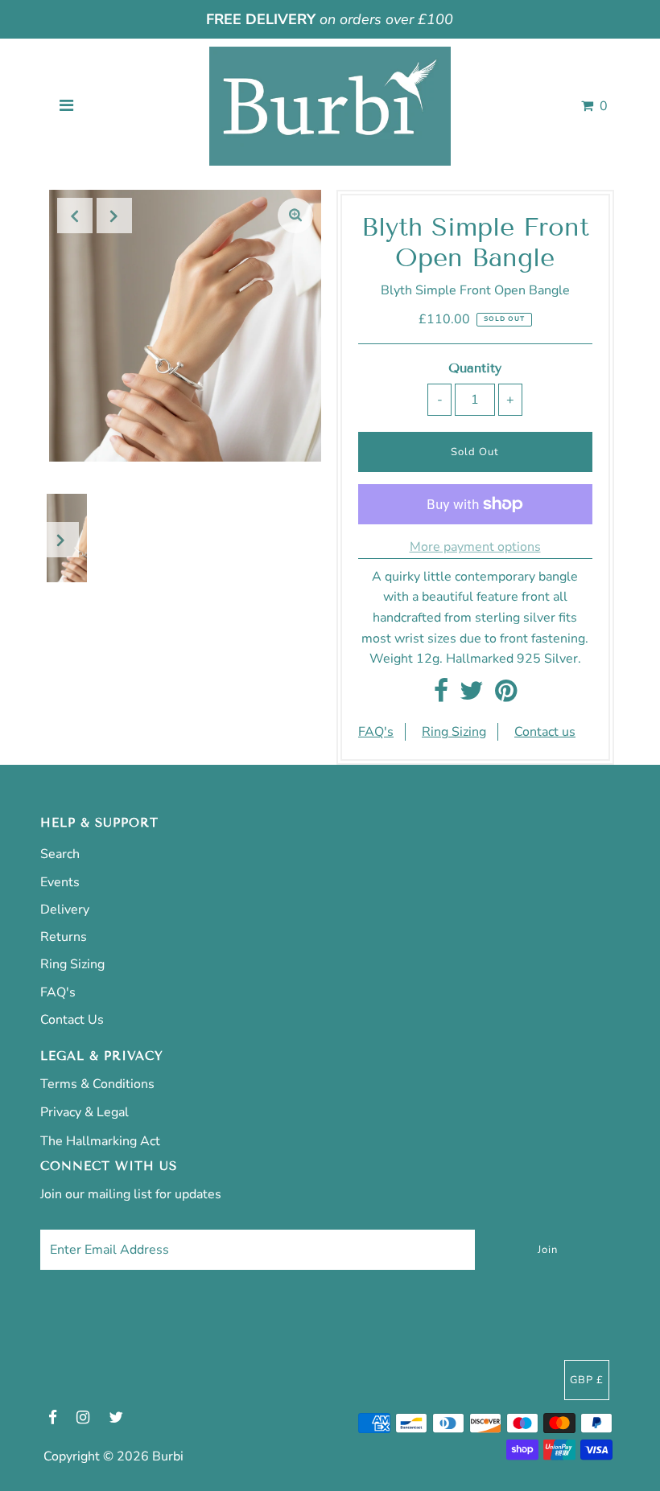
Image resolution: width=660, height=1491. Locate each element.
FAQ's (376, 732)
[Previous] (75, 215)
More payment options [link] (475, 547)
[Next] (114, 215)
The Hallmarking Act (100, 1141)
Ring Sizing (454, 732)
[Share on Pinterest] (506, 695)
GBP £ (587, 1380)
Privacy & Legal (84, 1112)
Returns (63, 937)
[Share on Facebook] (441, 695)
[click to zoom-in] (295, 215)
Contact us (544, 732)
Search (60, 854)
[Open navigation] (67, 106)
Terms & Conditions (97, 1084)
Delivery (64, 909)
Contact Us (72, 1020)
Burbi (168, 1456)
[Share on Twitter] (472, 695)
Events (60, 882)
